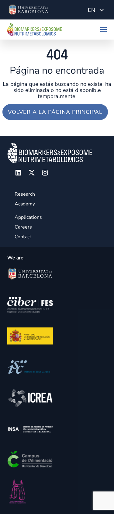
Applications (28, 217)
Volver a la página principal (55, 112)
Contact (23, 236)
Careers (23, 227)
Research (25, 194)
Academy (25, 204)
